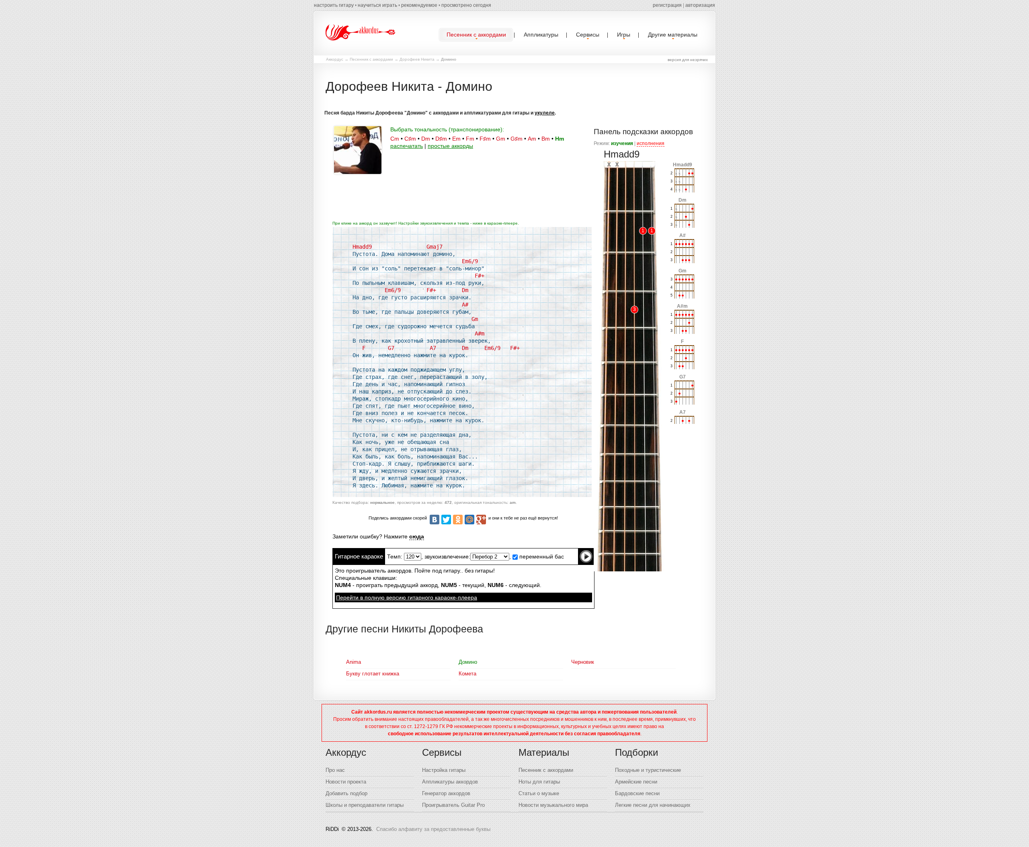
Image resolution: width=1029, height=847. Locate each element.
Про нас (335, 770)
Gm (500, 138)
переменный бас (541, 556)
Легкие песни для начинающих (653, 805)
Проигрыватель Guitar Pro (453, 805)
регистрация (667, 5)
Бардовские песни (637, 793)
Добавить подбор (346, 793)
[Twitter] (446, 519)
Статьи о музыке (539, 793)
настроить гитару (334, 5)
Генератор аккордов (446, 793)
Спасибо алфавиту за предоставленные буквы (433, 829)
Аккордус (334, 59)
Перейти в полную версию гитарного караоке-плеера (406, 597)
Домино (468, 662)
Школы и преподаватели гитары (365, 805)
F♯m (485, 138)
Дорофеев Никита (417, 59)
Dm (425, 138)
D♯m (441, 138)
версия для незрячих (688, 59)
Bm (545, 138)
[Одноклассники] (458, 519)
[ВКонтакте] (434, 519)
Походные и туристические (648, 770)
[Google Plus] (481, 519)
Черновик (582, 662)
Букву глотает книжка (372, 674)
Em (456, 138)
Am (532, 138)
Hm (559, 138)
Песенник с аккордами (371, 59)
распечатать (406, 146)
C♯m (410, 138)
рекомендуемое (419, 5)
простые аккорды (450, 146)
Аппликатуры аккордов (450, 782)
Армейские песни (636, 782)
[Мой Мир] (469, 519)
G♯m (516, 138)
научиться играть (377, 5)
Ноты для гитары (539, 782)
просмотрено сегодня (466, 5)
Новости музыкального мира (553, 805)
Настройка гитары (443, 770)
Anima (353, 662)
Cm (394, 138)
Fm (470, 138)
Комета (467, 674)
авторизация (700, 5)
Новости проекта (346, 782)
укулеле (545, 113)
